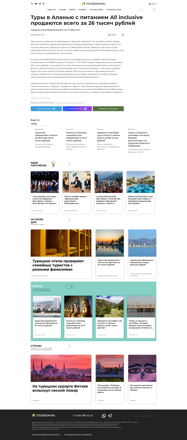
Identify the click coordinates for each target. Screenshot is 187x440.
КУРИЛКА (82, 10)
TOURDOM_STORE (113, 10)
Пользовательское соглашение (77, 434)
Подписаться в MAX (75, 109)
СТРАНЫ (62, 10)
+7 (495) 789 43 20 (83, 415)
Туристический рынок (66, 102)
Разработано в (143, 416)
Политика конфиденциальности (46, 434)
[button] (65, 163)
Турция (81, 102)
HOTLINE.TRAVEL (96, 10)
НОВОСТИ (52, 10)
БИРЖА (72, 10)
